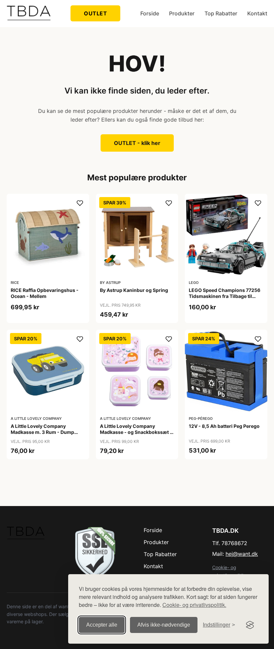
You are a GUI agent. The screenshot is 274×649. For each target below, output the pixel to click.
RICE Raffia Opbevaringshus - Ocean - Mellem (45, 293)
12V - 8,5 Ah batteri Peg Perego (224, 426)
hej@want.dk (242, 553)
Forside (149, 13)
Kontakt (257, 13)
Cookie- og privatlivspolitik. (194, 605)
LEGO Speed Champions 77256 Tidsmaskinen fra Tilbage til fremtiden (224, 296)
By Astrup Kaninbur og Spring (134, 290)
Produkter (181, 13)
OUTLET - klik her (137, 143)
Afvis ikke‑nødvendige (163, 625)
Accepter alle (101, 625)
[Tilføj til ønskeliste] (80, 203)
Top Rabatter (220, 13)
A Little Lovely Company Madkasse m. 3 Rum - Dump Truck (42, 432)
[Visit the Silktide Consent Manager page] (250, 625)
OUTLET (95, 13)
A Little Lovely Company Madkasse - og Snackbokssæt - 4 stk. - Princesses (136, 432)
